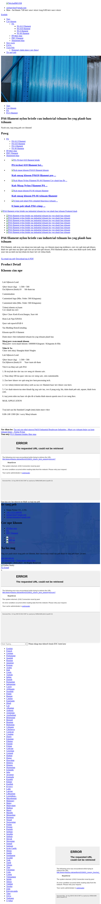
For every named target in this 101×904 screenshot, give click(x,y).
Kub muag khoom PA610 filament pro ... (34, 175)
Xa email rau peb (8, 259)
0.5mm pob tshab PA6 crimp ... (28, 206)
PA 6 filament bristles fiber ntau (23, 434)
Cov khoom (11, 21)
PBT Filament (17, 38)
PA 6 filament (22, 31)
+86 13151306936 (14, 512)
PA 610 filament (23, 28)
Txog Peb (10, 48)
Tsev (8, 19)
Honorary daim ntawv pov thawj (25, 50)
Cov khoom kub (8, 560)
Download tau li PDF (25, 259)
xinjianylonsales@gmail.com (18, 517)
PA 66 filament (23, 33)
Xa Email (5, 567)
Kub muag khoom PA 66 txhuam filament (34, 195)
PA (13, 24)
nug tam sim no (7, 558)
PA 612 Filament (24, 26)
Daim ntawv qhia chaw (26, 560)
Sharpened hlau (18, 40)
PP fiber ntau (17, 36)
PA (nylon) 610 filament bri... (27, 165)
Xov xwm (10, 43)
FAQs (8, 45)
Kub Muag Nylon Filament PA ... (29, 185)
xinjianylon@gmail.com (16, 8)
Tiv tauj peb (11, 52)
